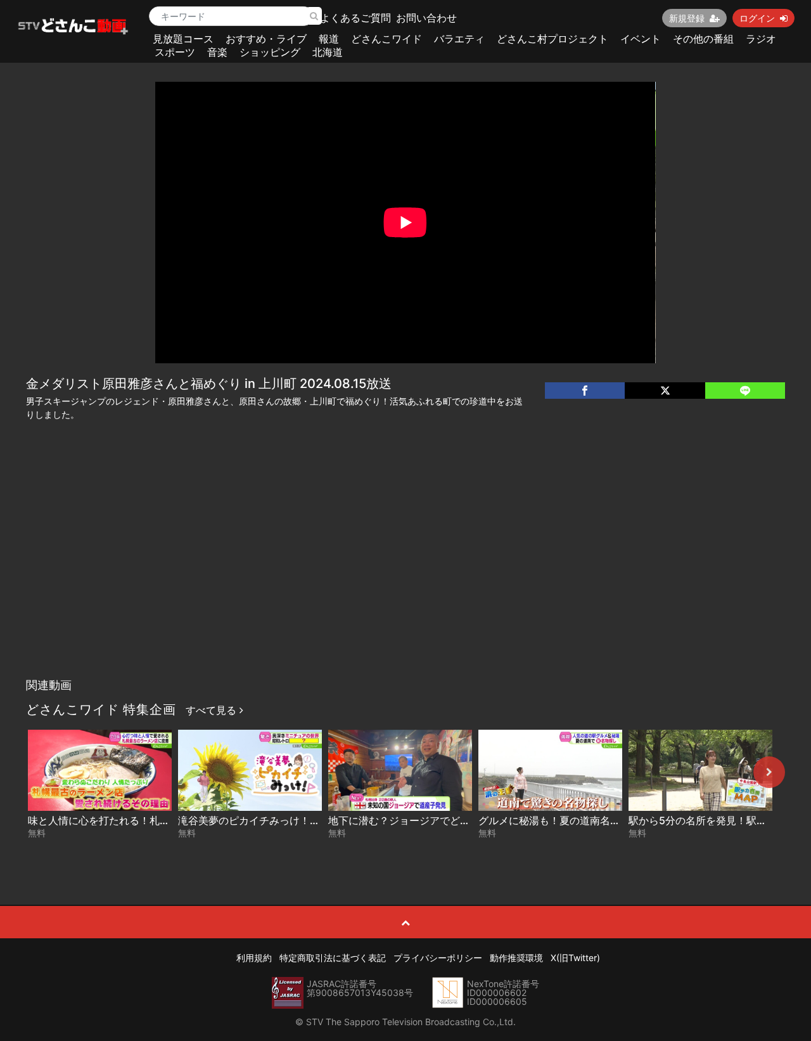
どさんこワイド (386, 38)
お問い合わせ (426, 17)
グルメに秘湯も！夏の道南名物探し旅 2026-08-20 (595, 820)
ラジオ (761, 38)
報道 (329, 38)
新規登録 (687, 18)
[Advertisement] (406, 577)
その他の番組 (703, 38)
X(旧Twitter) (575, 957)
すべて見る (212, 710)
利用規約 (254, 957)
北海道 (327, 52)
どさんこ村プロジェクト (552, 38)
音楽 (217, 52)
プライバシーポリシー (437, 957)
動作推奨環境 (516, 957)
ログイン (757, 18)
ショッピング (269, 52)
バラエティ (459, 38)
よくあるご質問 (355, 17)
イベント (640, 38)
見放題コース (183, 38)
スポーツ (175, 52)
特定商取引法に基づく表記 (332, 957)
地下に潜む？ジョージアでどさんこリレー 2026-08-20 (455, 820)
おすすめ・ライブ (266, 38)
